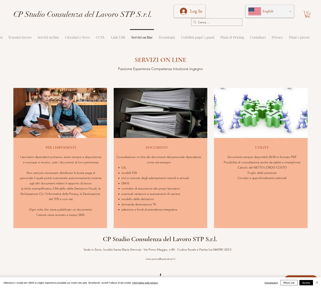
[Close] (317, 282)
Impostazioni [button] (271, 282)
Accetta (306, 282)
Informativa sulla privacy (145, 282)
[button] (307, 14)
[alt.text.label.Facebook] (160, 274)
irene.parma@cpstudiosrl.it (160, 258)
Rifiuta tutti (289, 282)
